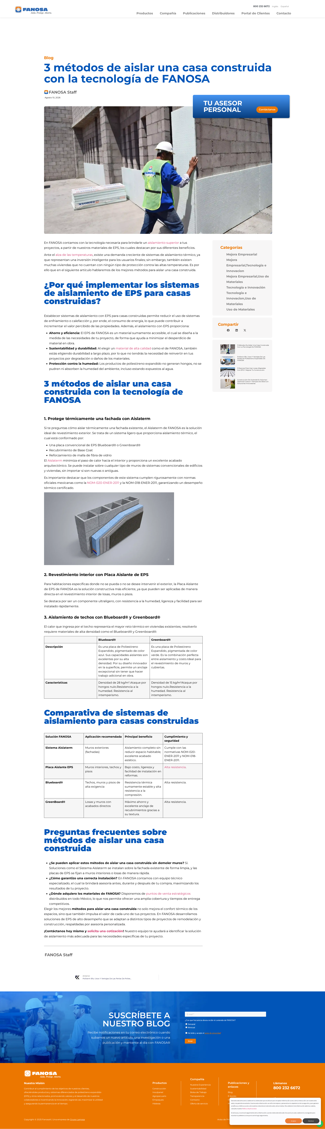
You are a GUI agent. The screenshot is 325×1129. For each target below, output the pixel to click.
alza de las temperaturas (74, 255)
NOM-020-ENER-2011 (103, 483)
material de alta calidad (133, 348)
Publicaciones (194, 13)
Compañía (168, 13)
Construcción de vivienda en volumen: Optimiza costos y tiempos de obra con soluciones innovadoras (253, 381)
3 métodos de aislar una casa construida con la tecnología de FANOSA (253, 346)
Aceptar (293, 1121)
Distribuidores (223, 13)
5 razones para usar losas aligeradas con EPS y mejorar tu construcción (251, 369)
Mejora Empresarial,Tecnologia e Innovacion (246, 265)
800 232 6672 (286, 1087)
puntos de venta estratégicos (168, 893)
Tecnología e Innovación (245, 287)
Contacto (284, 13)
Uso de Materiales (240, 309)
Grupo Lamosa (77, 1119)
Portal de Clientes (255, 13)
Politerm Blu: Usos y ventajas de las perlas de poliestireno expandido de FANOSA (251, 358)
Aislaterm (55, 460)
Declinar (311, 1121)
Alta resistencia (175, 767)
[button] (228, 330)
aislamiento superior (163, 243)
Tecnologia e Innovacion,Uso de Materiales (241, 298)
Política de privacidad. (249, 1109)
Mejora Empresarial (241, 254)
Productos (144, 13)
